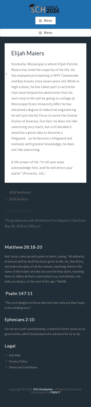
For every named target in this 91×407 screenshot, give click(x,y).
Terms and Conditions (23, 367)
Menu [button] (48, 20)
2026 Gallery (18, 199)
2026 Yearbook (20, 192)
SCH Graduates (43, 389)
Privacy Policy (18, 361)
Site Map (15, 355)
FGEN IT (55, 392)
